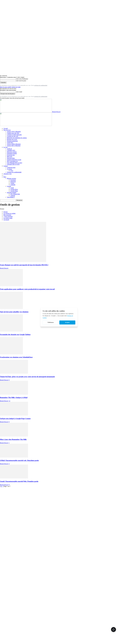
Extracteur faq (11, 155)
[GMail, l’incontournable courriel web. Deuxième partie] (14, 457)
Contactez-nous (11, 167)
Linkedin (12, 184)
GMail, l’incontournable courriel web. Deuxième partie (19, 460)
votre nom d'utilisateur (22, 79)
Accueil (5, 128)
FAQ (11, 170)
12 (9, 401)
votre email (19, 92)
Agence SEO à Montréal (13, 145)
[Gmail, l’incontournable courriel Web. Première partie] (14, 478)
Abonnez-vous (7, 173)
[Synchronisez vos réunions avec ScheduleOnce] (11, 354)
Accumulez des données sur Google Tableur (15, 334)
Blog (4, 177)
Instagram (13, 181)
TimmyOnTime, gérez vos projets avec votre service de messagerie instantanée (27, 377)
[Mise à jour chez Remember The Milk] (14, 436)
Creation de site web (12, 136)
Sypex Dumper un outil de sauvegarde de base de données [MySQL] (24, 265)
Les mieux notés (7, 218)
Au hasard (6, 219)
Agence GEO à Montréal (14, 131)
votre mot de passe (21, 80)
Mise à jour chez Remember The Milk (13, 439)
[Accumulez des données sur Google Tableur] (11, 331)
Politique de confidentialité (14, 172)
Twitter (12, 183)
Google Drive (14, 189)
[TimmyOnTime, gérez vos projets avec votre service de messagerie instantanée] (14, 373)
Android (12, 195)
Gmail (12, 188)
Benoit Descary (4, 268)
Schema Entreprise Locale (14, 159)
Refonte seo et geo (12, 139)
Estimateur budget (12, 153)
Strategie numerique (12, 141)
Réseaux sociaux (11, 178)
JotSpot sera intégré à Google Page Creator (15, 418)
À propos (9, 169)
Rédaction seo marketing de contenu (17, 138)
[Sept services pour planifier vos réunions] (11, 308)
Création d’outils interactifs (14, 134)
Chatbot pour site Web (13, 133)
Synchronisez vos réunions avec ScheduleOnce (16, 357)
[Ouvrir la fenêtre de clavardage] (113, 629)
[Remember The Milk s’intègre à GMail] (14, 394)
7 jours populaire (8, 216)
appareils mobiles (11, 192)
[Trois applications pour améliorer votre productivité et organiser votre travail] (11, 285)
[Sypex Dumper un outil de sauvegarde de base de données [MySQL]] (23, 261)
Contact (5, 166)
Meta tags (9, 156)
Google (9, 186)
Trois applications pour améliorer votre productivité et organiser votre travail (27, 289)
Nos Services (7, 130)
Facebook (13, 180)
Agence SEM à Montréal (14, 144)
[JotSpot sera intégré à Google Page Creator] (14, 415)
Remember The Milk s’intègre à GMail (13, 397)
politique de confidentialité (40, 85)
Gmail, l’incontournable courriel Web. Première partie (19, 481)
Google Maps (14, 191)
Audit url (9, 148)
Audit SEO (10, 142)
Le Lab (5, 147)
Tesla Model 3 (11, 197)
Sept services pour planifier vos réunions (14, 312)
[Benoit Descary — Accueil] (26, 125)
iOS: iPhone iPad (15, 194)
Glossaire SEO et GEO (13, 164)
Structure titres (11, 158)
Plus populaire (7, 215)
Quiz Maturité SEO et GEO (14, 163)
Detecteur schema (12, 152)
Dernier (5, 212)
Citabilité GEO (11, 150)
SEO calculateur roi (12, 161)
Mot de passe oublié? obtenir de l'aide (10, 87)
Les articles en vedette (9, 213)
